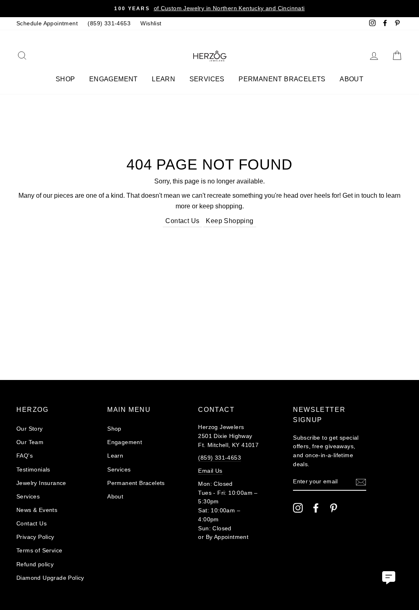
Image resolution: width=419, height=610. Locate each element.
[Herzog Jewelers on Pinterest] (333, 508)
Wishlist (150, 23)
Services (207, 79)
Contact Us (182, 220)
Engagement (113, 79)
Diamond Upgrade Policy (50, 578)
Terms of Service (39, 550)
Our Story (29, 429)
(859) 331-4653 (109, 23)
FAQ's (24, 456)
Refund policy (35, 564)
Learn (163, 79)
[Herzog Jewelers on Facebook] (316, 508)
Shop (65, 79)
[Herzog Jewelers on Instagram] (298, 508)
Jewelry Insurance (41, 483)
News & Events (36, 510)
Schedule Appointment (47, 23)
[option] (209, 8)
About (351, 79)
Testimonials (33, 470)
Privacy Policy (35, 537)
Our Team (29, 442)
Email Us (210, 471)
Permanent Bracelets (282, 79)
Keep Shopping (229, 220)
